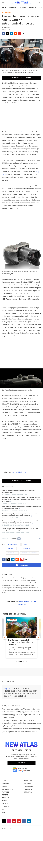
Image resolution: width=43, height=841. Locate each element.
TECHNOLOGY (28, 786)
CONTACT (5, 807)
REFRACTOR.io (28, 792)
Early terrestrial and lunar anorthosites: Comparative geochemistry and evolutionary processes (21, 507)
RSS (3, 809)
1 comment (23, 565)
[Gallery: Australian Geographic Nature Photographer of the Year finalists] (22, 627)
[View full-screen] (41, 41)
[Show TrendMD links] (40, 538)
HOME (4, 780)
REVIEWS (5, 795)
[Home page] (21, 3)
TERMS (4, 801)
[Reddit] (15, 33)
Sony (25, 544)
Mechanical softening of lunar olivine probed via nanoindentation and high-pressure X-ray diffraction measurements (20, 522)
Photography (6, 12)
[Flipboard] (19, 33)
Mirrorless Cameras (29, 553)
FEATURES (5, 792)
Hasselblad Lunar (20, 472)
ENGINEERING (12, 7)
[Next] (38, 637)
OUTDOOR (22, 7)
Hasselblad (12, 553)
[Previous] (5, 637)
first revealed (24, 132)
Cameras (11, 549)
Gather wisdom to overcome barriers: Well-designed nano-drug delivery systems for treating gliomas (20, 529)
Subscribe (21, 763)
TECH (4, 7)
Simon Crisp (7, 574)
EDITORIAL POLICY (8, 789)
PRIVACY (5, 804)
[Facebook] (3, 33)
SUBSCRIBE (5, 783)
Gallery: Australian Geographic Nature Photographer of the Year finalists (21, 642)
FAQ (3, 812)
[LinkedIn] (11, 33)
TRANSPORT (32, 7)
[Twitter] (7, 33)
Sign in (7, 688)
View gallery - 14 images (21, 77)
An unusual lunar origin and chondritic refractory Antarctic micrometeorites (19, 491)
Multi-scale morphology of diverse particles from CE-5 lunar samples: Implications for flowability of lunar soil (19, 514)
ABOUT (4, 786)
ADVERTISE (6, 798)
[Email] (23, 33)
